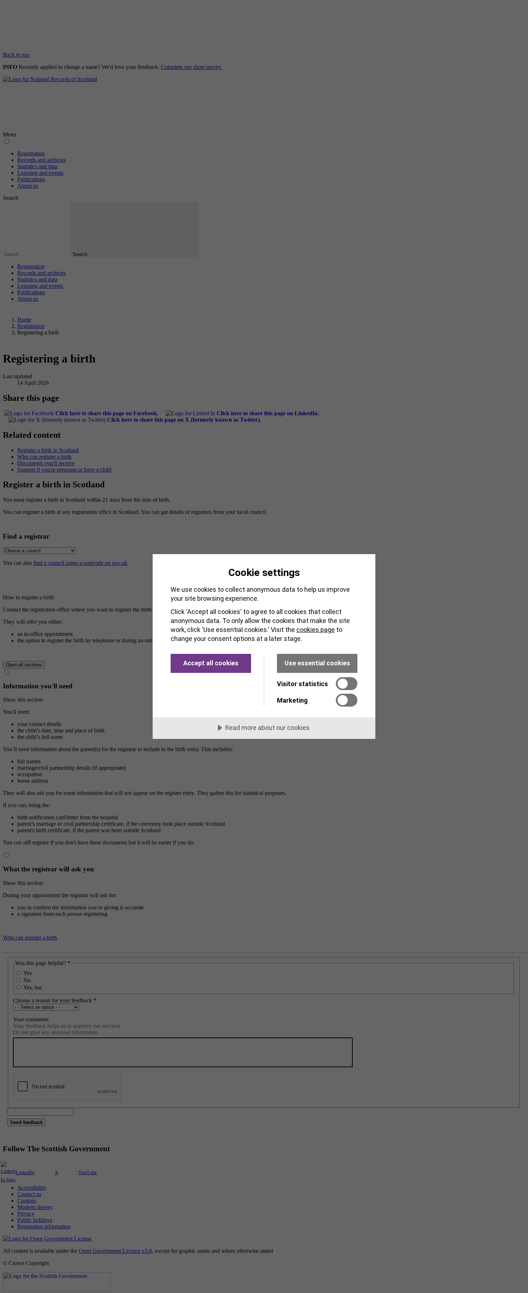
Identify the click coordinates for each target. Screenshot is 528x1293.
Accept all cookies (210, 663)
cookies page (315, 629)
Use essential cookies (317, 663)
